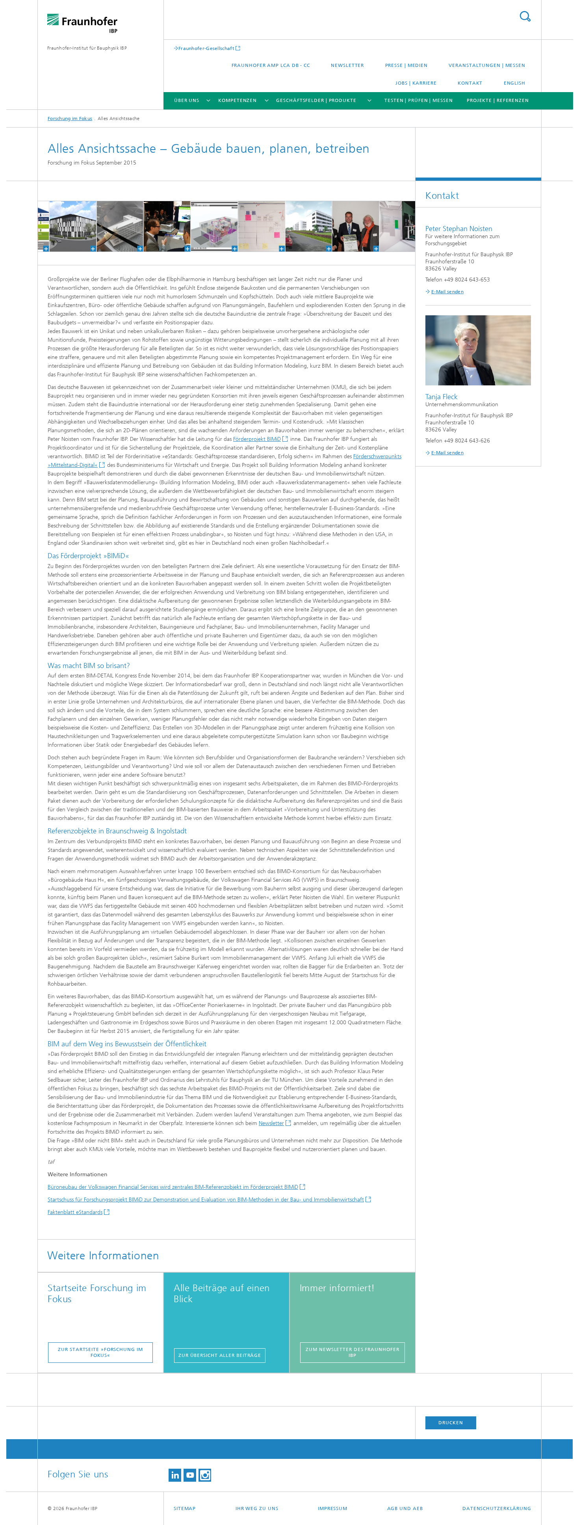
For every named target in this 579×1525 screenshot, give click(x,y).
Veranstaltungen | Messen (487, 65)
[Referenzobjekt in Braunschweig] (111, 226)
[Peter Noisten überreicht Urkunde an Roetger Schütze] (347, 226)
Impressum (332, 1508)
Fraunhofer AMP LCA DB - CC (271, 65)
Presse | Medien (406, 65)
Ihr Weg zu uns (257, 1508)
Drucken (450, 1422)
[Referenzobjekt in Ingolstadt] (64, 226)
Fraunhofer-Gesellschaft (206, 48)
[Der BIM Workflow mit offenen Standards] (205, 226)
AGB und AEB (405, 1508)
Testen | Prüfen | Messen (418, 100)
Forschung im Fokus (70, 118)
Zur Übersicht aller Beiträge (219, 1355)
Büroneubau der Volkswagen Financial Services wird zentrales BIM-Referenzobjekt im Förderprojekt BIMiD (173, 1187)
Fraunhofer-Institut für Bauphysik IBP (87, 48)
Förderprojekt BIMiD (257, 439)
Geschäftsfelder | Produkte (316, 100)
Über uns (186, 100)
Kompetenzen (237, 100)
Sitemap (185, 1508)
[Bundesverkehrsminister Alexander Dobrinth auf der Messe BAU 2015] (158, 226)
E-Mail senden (447, 291)
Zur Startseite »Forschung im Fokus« (100, 1352)
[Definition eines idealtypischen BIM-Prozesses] (253, 226)
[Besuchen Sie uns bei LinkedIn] (175, 1475)
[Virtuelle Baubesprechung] (394, 226)
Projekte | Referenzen (498, 100)
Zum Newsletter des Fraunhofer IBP (352, 1352)
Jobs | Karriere (416, 83)
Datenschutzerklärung (496, 1508)
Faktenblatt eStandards (75, 1212)
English (514, 83)
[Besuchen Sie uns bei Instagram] (205, 1475)
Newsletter (347, 65)
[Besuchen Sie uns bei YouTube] (190, 1475)
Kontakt (470, 83)
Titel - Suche (525, 16)
